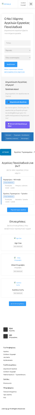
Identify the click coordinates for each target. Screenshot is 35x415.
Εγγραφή (23, 5)
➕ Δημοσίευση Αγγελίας (17, 102)
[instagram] (6, 411)
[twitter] (10, 411)
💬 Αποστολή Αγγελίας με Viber (17, 125)
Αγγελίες (6, 351)
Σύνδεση (23, 3)
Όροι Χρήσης (7, 395)
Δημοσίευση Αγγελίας (10, 369)
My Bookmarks (8, 360)
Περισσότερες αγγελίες (18, 210)
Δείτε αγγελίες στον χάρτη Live (14, 72)
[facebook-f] (3, 411)
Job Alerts (6, 357)
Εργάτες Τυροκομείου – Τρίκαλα (20, 152)
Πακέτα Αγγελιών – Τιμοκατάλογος (14, 375)
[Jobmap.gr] (6, 1)
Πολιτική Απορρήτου (10, 392)
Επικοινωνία (7, 383)
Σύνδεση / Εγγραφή (9, 354)
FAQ (4, 397)
